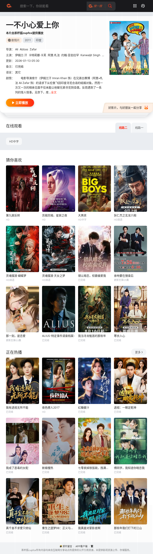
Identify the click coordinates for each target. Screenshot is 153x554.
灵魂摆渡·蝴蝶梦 (16, 275)
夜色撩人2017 (51, 407)
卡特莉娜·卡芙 (37, 55)
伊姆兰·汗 (21, 55)
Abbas (24, 49)
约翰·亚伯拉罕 (70, 55)
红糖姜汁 (83, 407)
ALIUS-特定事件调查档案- (58, 335)
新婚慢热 (47, 467)
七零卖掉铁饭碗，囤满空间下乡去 (94, 467)
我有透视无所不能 (17, 407)
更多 (138, 352)
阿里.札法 (54, 55)
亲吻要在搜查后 (123, 275)
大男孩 (82, 215)
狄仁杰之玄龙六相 (125, 215)
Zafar (33, 49)
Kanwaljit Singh (90, 55)
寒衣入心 (119, 335)
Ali (16, 49)
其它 (18, 72)
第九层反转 (13, 215)
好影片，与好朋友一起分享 (125, 107)
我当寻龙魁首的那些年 (92, 335)
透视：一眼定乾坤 (125, 407)
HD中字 (14, 141)
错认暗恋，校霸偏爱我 (92, 275)
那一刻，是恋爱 (16, 335)
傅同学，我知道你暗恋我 (129, 467)
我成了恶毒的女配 (17, 467)
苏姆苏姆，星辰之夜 (54, 215)
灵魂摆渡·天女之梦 (53, 275)
